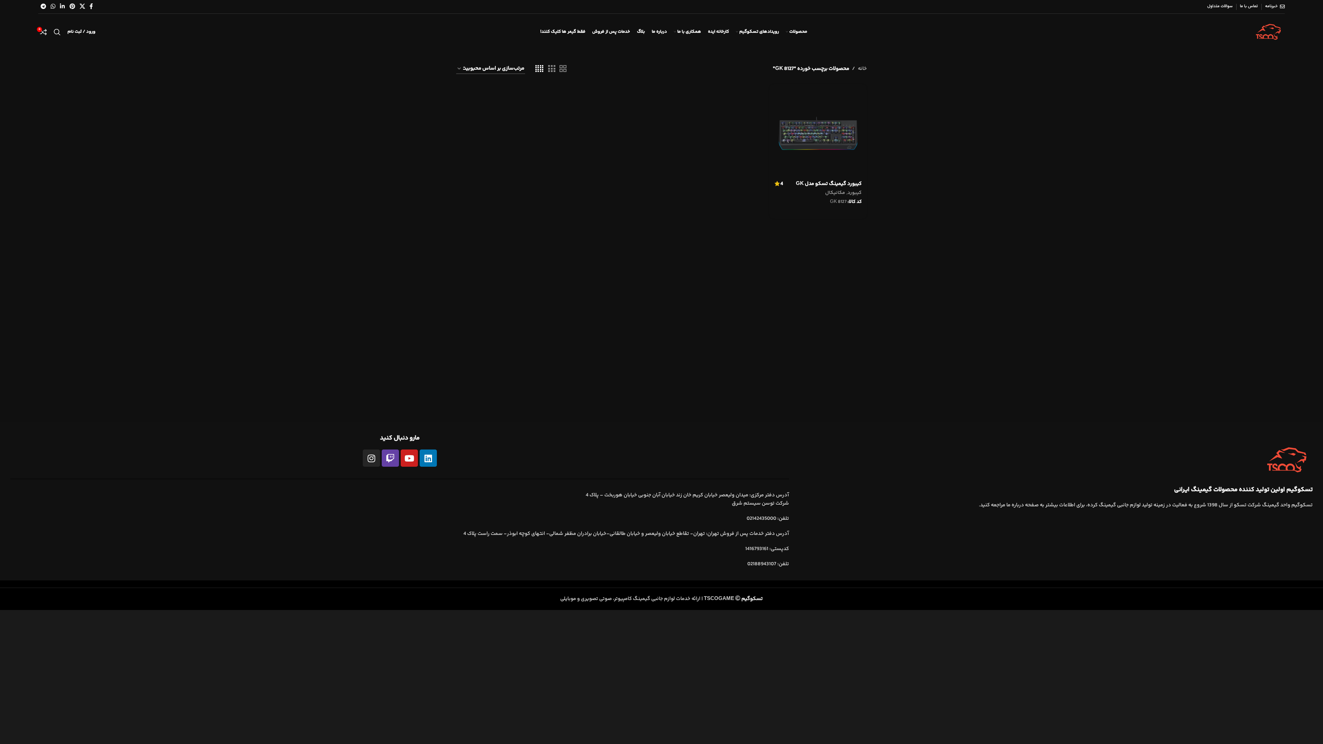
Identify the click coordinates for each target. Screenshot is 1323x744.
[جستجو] (57, 32)
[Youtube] (409, 458)
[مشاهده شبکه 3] (551, 69)
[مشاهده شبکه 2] (563, 69)
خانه (862, 69)
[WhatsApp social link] (53, 6)
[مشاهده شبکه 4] (539, 69)
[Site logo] (1268, 32)
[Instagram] (371, 458)
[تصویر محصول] (818, 133)
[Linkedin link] (62, 6)
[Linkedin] (428, 458)
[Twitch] (390, 458)
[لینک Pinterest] (72, 6)
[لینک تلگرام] (43, 6)
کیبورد (855, 193)
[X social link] (82, 6)
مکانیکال (835, 193)
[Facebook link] (91, 6)
